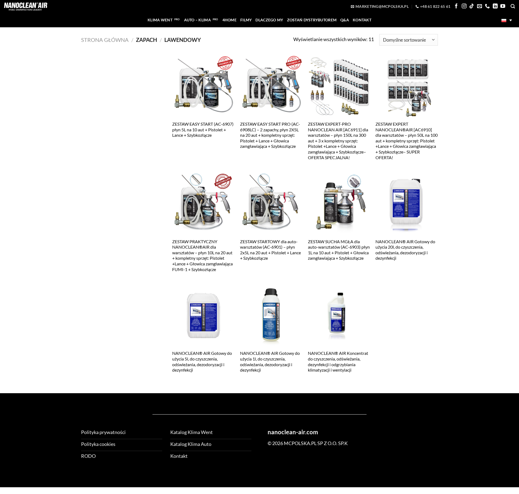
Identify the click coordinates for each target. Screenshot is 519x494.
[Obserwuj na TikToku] (471, 6)
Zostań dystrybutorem (312, 20)
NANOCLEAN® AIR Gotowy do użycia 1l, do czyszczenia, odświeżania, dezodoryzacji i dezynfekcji (270, 361)
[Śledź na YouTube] (502, 6)
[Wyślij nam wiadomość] (479, 6)
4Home (229, 20)
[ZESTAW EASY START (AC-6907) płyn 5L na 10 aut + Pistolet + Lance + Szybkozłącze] (203, 86)
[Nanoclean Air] (25, 6)
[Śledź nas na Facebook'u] (456, 6)
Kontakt (362, 20)
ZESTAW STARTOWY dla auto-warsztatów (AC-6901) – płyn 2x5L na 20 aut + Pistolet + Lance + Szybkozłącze (270, 250)
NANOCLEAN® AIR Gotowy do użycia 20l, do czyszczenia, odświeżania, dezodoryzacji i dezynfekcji (405, 250)
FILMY (246, 20)
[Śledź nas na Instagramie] (464, 6)
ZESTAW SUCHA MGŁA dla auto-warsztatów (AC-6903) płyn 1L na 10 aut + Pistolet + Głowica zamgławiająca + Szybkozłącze (339, 250)
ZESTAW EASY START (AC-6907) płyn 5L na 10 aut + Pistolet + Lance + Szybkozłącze (203, 129)
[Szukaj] (513, 6)
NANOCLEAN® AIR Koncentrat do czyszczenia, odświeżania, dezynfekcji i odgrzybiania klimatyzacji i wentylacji (338, 361)
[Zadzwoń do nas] (487, 6)
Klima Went (160, 20)
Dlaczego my (269, 20)
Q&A (344, 20)
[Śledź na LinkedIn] (495, 6)
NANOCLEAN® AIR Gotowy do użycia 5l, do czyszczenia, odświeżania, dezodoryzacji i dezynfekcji (202, 361)
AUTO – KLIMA (197, 20)
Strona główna (105, 39)
